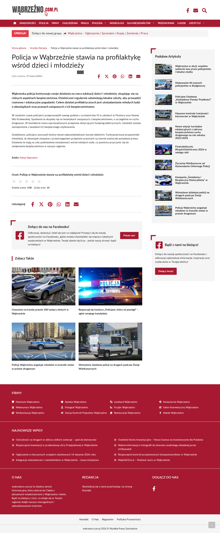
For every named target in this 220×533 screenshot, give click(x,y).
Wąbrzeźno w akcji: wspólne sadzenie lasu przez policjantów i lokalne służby (193, 69)
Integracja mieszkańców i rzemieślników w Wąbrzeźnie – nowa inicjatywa (57, 460)
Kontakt (86, 490)
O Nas (95, 519)
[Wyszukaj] (204, 10)
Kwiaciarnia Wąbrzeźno (176, 402)
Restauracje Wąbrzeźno (127, 413)
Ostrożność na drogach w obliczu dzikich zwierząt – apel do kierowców (56, 440)
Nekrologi (117, 23)
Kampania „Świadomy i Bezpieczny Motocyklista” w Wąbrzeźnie (191, 180)
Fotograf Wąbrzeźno (76, 407)
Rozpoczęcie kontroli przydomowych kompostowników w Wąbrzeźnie (157, 454)
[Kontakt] (195, 10)
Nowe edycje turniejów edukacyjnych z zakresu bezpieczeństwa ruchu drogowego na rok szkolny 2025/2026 (190, 132)
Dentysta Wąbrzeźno (27, 402)
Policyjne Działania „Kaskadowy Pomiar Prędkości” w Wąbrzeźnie (193, 99)
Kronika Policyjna (38, 48)
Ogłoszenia (70, 23)
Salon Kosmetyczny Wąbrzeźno (180, 407)
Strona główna (19, 48)
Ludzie (181, 23)
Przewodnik (166, 23)
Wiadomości (27, 23)
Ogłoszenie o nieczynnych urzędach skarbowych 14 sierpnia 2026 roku (56, 454)
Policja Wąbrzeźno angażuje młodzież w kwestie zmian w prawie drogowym (191, 211)
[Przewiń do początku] (211, 525)
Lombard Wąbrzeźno (125, 402)
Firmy (55, 23)
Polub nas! (129, 235)
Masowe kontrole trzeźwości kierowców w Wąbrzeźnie (191, 115)
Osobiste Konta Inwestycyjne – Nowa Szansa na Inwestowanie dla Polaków (160, 440)
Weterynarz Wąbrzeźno (29, 407)
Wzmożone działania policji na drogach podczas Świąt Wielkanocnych (192, 195)
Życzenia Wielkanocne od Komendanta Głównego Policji (192, 165)
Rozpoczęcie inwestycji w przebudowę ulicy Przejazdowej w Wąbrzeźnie (56, 445)
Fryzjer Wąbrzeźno (124, 407)
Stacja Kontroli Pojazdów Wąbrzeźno (86, 413)
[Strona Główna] (15, 23)
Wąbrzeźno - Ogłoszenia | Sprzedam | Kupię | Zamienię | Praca (108, 33)
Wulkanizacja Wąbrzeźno (30, 413)
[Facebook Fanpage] (187, 10)
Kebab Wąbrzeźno (173, 413)
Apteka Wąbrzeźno (75, 402)
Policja (43, 23)
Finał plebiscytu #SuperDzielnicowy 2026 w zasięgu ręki (191, 149)
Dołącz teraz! (165, 271)
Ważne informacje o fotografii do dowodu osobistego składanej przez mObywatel (157, 447)
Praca (85, 23)
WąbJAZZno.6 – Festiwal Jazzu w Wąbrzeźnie (144, 460)
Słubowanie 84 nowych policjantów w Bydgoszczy (190, 84)
